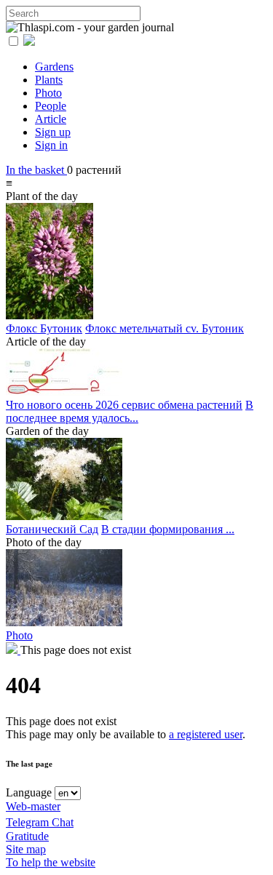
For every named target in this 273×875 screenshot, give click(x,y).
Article (50, 119)
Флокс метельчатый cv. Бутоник (164, 328)
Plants (49, 79)
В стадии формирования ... (167, 529)
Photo (48, 93)
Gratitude (27, 836)
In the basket (36, 170)
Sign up (53, 132)
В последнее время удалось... (129, 411)
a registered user (205, 734)
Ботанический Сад (52, 529)
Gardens (54, 66)
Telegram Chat (40, 822)
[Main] (13, 650)
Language (29, 792)
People (50, 106)
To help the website (50, 862)
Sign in (51, 145)
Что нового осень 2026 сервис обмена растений (124, 405)
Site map (26, 849)
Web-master (33, 806)
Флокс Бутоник (44, 328)
